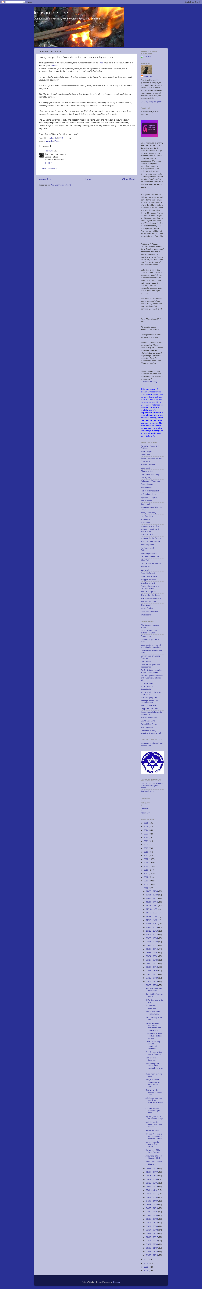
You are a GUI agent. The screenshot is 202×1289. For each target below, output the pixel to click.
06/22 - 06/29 (152, 1168)
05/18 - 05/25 (152, 1186)
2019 (146, 848)
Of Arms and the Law (150, 557)
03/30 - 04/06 (152, 1212)
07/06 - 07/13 (152, 981)
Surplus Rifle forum (149, 718)
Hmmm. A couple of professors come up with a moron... (154, 1136)
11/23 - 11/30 (152, 909)
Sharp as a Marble (149, 576)
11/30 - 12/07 (152, 906)
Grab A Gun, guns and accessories (150, 666)
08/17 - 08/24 (152, 960)
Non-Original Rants (149, 553)
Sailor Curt (145, 567)
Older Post (128, 179)
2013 (146, 870)
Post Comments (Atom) (60, 185)
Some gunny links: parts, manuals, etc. (151, 713)
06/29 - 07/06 (152, 985)
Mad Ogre (145, 519)
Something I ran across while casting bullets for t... (154, 1067)
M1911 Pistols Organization (147, 688)
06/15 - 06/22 (152, 1172)
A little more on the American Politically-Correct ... (154, 1101)
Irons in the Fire (51, 13)
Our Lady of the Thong (151, 563)
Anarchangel (146, 451)
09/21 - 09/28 (152, 942)
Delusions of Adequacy (151, 481)
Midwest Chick (147, 535)
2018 (146, 852)
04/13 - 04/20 (152, 1205)
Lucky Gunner (147, 683)
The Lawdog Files (148, 592)
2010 (146, 881)
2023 (146, 834)
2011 (146, 877)
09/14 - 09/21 (152, 945)
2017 (146, 856)
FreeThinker (146, 488)
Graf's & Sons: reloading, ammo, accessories (152, 671)
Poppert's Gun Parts (149, 709)
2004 (146, 1271)
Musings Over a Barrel (150, 541)
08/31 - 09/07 (152, 953)
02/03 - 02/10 (152, 1241)
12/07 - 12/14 (152, 902)
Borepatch (145, 461)
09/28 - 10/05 (152, 938)
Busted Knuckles (148, 465)
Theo (101, 63)
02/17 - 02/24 (152, 1233)
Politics (57, 141)
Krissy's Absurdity (148, 513)
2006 (146, 1263)
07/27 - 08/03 (152, 971)
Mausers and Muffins (150, 526)
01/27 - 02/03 (152, 1244)
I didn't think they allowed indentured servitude (153, 1045)
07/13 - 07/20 (152, 978)
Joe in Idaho (146, 504)
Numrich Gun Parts (149, 705)
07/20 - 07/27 (152, 974)
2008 (146, 888)
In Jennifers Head (148, 494)
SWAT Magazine (148, 721)
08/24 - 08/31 (152, 956)
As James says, (152, 1130)
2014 (146, 866)
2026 (146, 823)
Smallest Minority (148, 583)
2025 (146, 827)
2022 (146, 837)
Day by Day (146, 478)
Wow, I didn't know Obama (154, 1163)
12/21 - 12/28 (152, 895)
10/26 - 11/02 (152, 924)
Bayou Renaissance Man (152, 458)
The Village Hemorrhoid (151, 598)
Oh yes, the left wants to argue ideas (153, 1110)
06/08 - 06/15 (152, 1176)
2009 (146, 884)
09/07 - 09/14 (152, 949)
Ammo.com (146, 636)
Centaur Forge (147, 791)
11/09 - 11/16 (152, 916)
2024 (146, 830)
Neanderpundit (147, 545)
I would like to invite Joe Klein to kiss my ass (154, 1036)
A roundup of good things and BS (154, 1157)
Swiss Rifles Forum (149, 724)
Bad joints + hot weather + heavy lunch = (154, 1092)
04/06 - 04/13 (152, 1208)
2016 (146, 859)
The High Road (147, 727)
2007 (146, 1260)
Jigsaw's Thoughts (149, 497)
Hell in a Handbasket (150, 491)
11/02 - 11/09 (152, 920)
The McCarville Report (150, 595)
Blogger (116, 1282)
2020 (146, 845)
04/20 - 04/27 (152, 1201)
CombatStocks (147, 661)
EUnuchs (49, 141)
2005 (146, 1267)
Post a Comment (49, 168)
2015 (146, 863)
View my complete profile (152, 102)
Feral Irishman (147, 484)
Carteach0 (145, 468)
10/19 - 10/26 (152, 927)
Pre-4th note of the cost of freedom (154, 1053)
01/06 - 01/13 (152, 1255)
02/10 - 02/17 (152, 1237)
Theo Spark (146, 605)
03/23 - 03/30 (152, 1215)
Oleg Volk (145, 560)
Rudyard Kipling (150, 382)
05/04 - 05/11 (152, 1194)
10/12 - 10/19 (152, 931)
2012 (146, 874)
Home (87, 179)
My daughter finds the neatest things (154, 1117)
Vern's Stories (147, 608)
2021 (146, 841)
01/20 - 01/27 (152, 1248)
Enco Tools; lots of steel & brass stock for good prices (152, 785)
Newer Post (45, 179)
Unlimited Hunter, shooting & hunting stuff (151, 732)
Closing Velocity (147, 471)
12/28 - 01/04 (152, 891)
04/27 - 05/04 (152, 1197)
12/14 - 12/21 (152, 898)
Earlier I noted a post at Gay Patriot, (152, 1144)
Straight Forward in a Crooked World (150, 587)
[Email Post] (70, 138)
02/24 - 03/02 (152, 1230)
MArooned (145, 523)
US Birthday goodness (151, 1007)
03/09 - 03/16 (152, 1223)
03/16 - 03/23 (152, 1219)
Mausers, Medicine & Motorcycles (150, 530)
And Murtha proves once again (154, 989)
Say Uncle (145, 570)
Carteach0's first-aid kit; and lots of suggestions (151, 646)
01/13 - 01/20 (152, 1252)
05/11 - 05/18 (152, 1190)
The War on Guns (148, 602)
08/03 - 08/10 (152, 967)
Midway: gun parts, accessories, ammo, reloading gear (149, 700)
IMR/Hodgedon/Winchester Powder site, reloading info (152, 678)
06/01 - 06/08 (152, 1179)
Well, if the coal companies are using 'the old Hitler (153, 1083)
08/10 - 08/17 (152, 963)
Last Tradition (147, 516)
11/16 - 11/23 (152, 913)
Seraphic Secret (148, 573)
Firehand (148, 76)
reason (54, 66)
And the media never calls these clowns (154, 1124)
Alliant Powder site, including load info (149, 631)
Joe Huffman (146, 501)
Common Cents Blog (150, 474)
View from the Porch (149, 612)
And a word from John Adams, (153, 1013)
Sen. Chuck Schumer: (151, 1059)
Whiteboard (146, 615)
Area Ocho (145, 455)
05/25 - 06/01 (152, 1183)
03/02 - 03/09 (152, 1226)
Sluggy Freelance (148, 580)
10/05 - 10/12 (152, 934)
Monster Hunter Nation (151, 538)
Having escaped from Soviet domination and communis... (153, 1026)
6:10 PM (48, 163)
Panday (48, 151)
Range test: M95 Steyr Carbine (153, 1151)
